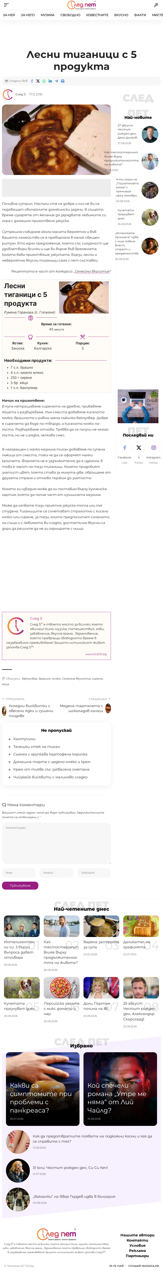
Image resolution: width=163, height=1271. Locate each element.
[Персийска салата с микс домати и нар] (62, 987)
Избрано (81, 1045)
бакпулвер (29, 678)
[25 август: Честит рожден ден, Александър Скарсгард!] (141, 987)
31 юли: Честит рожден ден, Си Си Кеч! (70, 1167)
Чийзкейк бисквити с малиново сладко (50, 777)
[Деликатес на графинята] (141, 926)
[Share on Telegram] (56, 81)
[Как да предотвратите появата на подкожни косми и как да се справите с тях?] (18, 1142)
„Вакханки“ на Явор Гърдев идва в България (74, 1196)
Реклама (137, 1251)
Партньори (137, 1256)
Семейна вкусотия (76, 678)
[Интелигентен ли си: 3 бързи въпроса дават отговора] (22, 926)
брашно (45, 678)
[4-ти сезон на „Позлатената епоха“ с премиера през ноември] (150, 190)
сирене (97, 678)
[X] (138, 453)
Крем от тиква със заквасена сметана (51, 769)
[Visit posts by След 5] (8, 95)
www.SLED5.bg (96, 654)
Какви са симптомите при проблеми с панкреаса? (41, 1097)
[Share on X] (38, 81)
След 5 (20, 94)
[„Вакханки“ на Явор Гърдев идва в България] (18, 1199)
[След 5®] (81, 5)
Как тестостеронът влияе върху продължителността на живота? (61, 952)
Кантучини (24, 739)
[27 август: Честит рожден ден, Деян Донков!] (150, 134)
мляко (56, 678)
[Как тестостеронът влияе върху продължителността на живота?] (150, 161)
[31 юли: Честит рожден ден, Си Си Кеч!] (18, 1171)
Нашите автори (137, 1235)
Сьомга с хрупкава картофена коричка (50, 754)
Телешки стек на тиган (36, 746)
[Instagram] (153, 453)
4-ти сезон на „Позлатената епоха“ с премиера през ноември (127, 187)
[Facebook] (124, 453)
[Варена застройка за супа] (101, 926)
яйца (5, 684)
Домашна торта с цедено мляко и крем (51, 762)
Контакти (137, 1240)
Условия (137, 1245)
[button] (7, 5)
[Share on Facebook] (32, 81)
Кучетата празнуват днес (126, 214)
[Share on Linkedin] (50, 81)
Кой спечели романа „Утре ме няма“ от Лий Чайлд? (117, 1097)
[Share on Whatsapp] (44, 81)
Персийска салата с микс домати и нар (62, 1008)
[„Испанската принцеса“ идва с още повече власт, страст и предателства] (150, 246)
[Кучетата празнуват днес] (150, 217)
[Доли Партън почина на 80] (101, 987)
